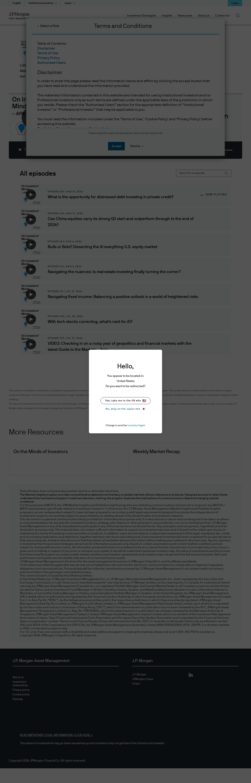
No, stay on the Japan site (123, 409)
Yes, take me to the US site (123, 400)
